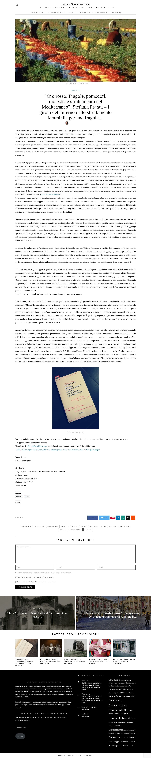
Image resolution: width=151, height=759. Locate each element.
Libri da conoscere (121, 722)
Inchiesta (65, 526)
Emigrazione (39, 526)
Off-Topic (71, 12)
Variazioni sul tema (85, 12)
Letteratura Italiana (117, 718)
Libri (129, 718)
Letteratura (112, 696)
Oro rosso (93, 526)
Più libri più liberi (116, 733)
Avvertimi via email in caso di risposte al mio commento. (35, 577)
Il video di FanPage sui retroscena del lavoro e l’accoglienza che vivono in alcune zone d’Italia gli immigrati (57, 450)
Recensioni (75, 90)
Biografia (128, 680)
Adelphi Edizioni (114, 680)
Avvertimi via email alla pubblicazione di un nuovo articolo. (36, 582)
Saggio (103, 526)
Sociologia (113, 745)
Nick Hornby (126, 730)
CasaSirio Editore (113, 683)
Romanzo (114, 737)
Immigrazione (52, 526)
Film (119, 689)
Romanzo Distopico (124, 737)
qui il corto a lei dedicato (50, 194)
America (122, 680)
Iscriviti (20, 736)
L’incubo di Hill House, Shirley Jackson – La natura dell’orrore (74, 661)
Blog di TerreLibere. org (37, 446)
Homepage (33, 12)
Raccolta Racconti (125, 733)
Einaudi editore (115, 686)
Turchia (88, 529)
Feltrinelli (115, 689)
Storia (120, 746)
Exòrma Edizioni (124, 686)
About (42, 12)
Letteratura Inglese (121, 713)
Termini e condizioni (74, 755)
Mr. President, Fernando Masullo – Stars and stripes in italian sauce (51, 661)
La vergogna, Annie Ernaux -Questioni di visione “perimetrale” (124, 661)
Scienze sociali (124, 742)
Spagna (63, 529)
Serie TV (132, 742)
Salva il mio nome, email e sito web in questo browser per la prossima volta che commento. (44, 573)
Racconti (132, 733)
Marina (84, 714)
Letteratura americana (125, 696)
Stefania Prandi (75, 529)
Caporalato (26, 526)
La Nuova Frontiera (128, 692)
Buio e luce (85, 709)
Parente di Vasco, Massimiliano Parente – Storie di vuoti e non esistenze (24, 662)
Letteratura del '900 (117, 710)
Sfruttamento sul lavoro (119, 526)
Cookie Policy (116, 12)
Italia (74, 526)
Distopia (128, 683)
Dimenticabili (121, 683)
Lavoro (83, 526)
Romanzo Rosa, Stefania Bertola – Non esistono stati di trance (99, 661)
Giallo (123, 689)
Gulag (127, 689)
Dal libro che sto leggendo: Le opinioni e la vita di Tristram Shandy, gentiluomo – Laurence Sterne (92, 686)
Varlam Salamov (131, 746)
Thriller (124, 746)
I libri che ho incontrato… (55, 12)
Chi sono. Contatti (101, 12)
